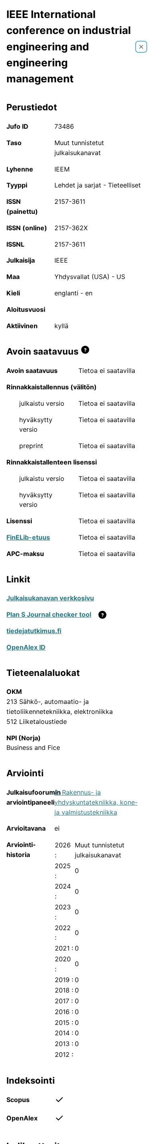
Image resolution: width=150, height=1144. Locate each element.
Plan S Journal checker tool (48, 614)
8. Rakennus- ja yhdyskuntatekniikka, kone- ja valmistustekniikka (96, 802)
